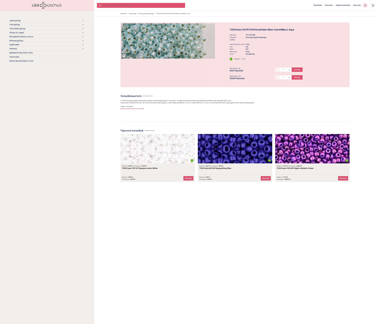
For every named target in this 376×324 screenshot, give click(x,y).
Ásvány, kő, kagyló (16, 33)
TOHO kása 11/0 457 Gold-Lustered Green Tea (121, 168)
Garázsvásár (14, 57)
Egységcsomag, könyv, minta (21, 53)
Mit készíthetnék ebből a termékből (132, 109)
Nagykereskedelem (343, 5)
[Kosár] (373, 5)
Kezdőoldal (318, 5)
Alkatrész (13, 49)
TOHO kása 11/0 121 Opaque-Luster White (273, 168)
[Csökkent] (277, 69)
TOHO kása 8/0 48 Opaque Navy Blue (349, 168)
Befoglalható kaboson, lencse (21, 37)
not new (136, 148)
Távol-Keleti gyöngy (17, 29)
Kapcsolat (357, 5)
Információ (329, 5)
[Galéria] (168, 41)
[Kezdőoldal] (47, 5)
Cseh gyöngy (14, 24)
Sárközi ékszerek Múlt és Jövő (21, 61)
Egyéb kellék (14, 45)
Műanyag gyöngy (16, 41)
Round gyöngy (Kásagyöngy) (146, 13)
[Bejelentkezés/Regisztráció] (365, 5)
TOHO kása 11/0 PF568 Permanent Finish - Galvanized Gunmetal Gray (208, 168)
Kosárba (297, 69)
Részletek (167, 178)
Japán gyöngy (15, 20)
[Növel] (289, 69)
